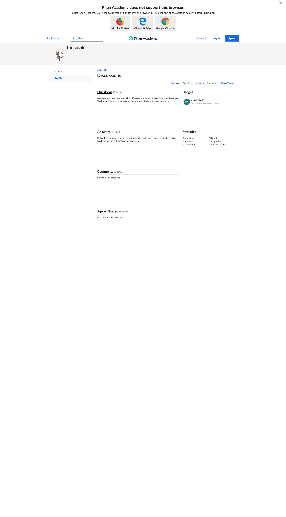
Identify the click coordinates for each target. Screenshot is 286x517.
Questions (187, 83)
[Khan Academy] (143, 38)
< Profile (102, 70)
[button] (59, 54)
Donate (199, 38)
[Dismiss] (280, 2)
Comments (212, 83)
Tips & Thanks (227, 83)
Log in (216, 38)
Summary (174, 83)
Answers (199, 83)
